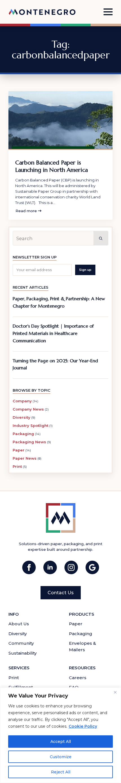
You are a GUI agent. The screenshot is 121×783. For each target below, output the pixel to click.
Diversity (21, 417)
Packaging (23, 433)
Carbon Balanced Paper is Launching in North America (51, 166)
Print (17, 466)
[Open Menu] (108, 11)
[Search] (100, 238)
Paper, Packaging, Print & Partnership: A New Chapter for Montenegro (59, 302)
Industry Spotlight (30, 425)
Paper (18, 450)
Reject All (60, 772)
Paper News (25, 458)
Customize (60, 756)
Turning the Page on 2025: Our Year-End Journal (55, 364)
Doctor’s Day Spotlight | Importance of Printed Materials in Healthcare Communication (53, 333)
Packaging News (29, 442)
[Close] (115, 692)
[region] (60, 735)
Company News (28, 409)
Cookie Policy (83, 726)
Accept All (60, 741)
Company (22, 401)
